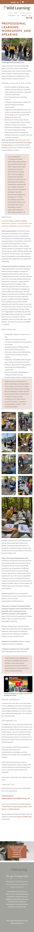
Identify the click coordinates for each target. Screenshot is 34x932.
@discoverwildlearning (24, 816)
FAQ (18, 15)
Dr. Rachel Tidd (24, 66)
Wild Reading (13, 809)
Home (10, 13)
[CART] (22, 1)
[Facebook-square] (27, 18)
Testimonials (11, 15)
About (15, 13)
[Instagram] (29, 18)
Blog (30, 15)
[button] (14, 2)
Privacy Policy (19, 881)
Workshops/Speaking (25, 13)
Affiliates (24, 15)
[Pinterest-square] (31, 18)
